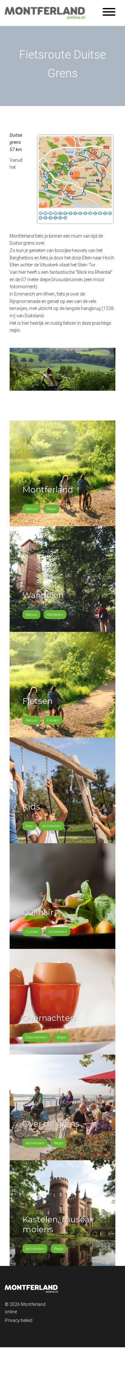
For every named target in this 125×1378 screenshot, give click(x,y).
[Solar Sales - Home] (45, 12)
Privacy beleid (18, 1320)
